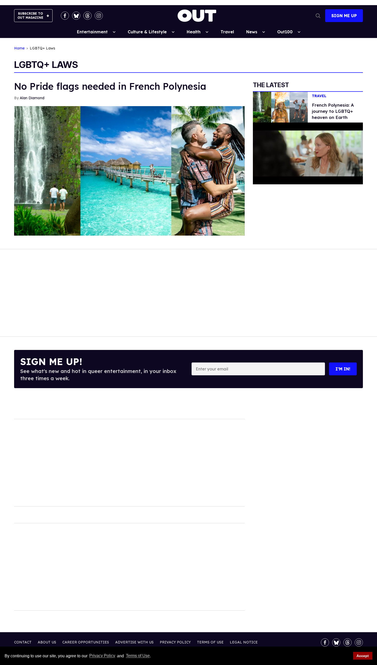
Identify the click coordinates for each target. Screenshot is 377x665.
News (251, 31)
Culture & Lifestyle (147, 31)
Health (194, 31)
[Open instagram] (99, 16)
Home (19, 48)
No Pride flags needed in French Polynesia (110, 86)
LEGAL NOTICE (244, 642)
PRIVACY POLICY (175, 642)
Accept (362, 656)
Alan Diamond (32, 98)
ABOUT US (47, 642)
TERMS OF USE (210, 642)
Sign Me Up (344, 15)
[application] (308, 153)
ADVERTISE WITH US (134, 642)
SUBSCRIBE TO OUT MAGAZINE (30, 15)
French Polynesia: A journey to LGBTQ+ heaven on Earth (333, 111)
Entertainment (92, 31)
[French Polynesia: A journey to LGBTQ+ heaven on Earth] (280, 106)
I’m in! (342, 368)
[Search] (318, 16)
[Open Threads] (87, 16)
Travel (227, 31)
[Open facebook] (65, 16)
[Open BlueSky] (76, 16)
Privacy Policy (102, 656)
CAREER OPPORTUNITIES (85, 642)
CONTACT (23, 642)
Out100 (285, 31)
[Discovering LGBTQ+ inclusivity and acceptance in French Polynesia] (129, 170)
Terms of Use (138, 656)
